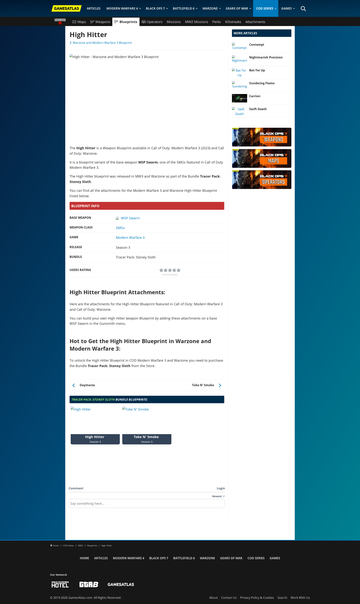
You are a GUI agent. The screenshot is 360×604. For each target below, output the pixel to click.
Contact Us (229, 598)
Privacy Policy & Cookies (257, 598)
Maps (81, 21)
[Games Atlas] (66, 8)
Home (84, 558)
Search (282, 598)
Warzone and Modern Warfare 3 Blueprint (102, 43)
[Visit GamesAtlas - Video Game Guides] (120, 584)
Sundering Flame (261, 83)
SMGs (120, 227)
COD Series (264, 8)
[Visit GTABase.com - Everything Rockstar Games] (89, 584)
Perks (216, 21)
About (213, 598)
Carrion (254, 96)
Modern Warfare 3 (130, 237)
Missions (174, 21)
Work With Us (300, 598)
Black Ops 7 (155, 8)
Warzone (210, 8)
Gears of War (237, 8)
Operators (155, 21)
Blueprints (128, 21)
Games (286, 8)
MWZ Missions (196, 21)
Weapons (102, 21)
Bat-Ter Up (257, 70)
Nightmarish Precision (266, 57)
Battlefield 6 (183, 8)
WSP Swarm (130, 218)
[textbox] (147, 505)
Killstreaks (233, 21)
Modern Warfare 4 (122, 8)
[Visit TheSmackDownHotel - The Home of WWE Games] (60, 584)
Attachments (255, 21)
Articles (93, 8)
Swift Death (258, 109)
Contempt (256, 45)
